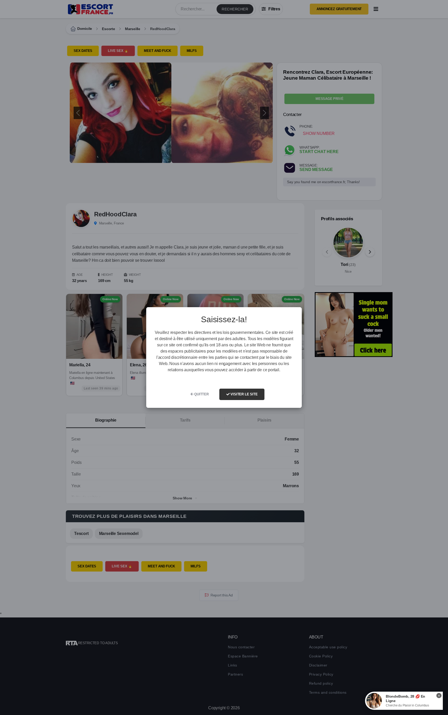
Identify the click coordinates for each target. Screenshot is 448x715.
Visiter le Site (244, 394)
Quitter (200, 394)
